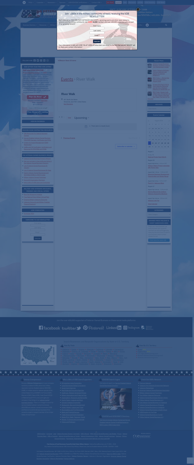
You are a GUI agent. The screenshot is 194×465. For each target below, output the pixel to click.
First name (97, 26)
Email (97, 35)
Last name (97, 31)
